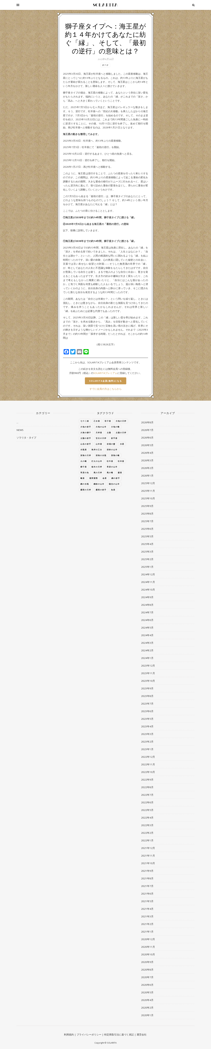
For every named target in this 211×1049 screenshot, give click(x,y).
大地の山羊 (101, 426)
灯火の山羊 (96, 461)
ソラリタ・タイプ (26, 437)
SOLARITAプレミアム (105, 373)
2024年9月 (147, 597)
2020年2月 (147, 1007)
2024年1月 (147, 658)
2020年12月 (148, 939)
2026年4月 (147, 452)
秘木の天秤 (96, 466)
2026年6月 (147, 437)
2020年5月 (147, 992)
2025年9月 (147, 506)
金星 (105, 478)
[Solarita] (105, 4)
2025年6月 (147, 528)
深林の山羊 (112, 449)
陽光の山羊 (114, 484)
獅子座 (105, 65)
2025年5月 (147, 536)
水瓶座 (83, 449)
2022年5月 (147, 810)
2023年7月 (147, 703)
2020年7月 (147, 977)
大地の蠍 (115, 426)
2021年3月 (147, 916)
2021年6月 (147, 893)
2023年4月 (147, 726)
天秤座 (99, 432)
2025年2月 (147, 559)
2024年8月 (147, 604)
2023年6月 (147, 711)
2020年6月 (147, 984)
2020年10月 (148, 954)
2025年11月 (148, 490)
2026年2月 (147, 468)
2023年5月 (147, 718)
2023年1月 (147, 749)
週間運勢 (93, 478)
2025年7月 (147, 521)
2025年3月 (147, 551)
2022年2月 (147, 832)
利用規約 (69, 1034)
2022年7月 (147, 794)
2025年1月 (147, 566)
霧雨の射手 (101, 489)
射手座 (114, 438)
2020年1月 (147, 1015)
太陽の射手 (85, 438)
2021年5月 (147, 901)
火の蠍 (83, 461)
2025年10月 (148, 498)
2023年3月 (147, 734)
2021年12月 (148, 848)
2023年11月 (148, 673)
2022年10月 (148, 772)
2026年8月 (147, 422)
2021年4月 (147, 908)
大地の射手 (85, 426)
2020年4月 (147, 1000)
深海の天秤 (85, 455)
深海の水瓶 (101, 455)
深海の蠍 (115, 455)
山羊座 (99, 444)
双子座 (108, 421)
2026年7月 (147, 430)
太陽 (109, 432)
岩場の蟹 (111, 444)
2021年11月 (148, 855)
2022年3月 (147, 825)
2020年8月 (147, 969)
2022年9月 (147, 779)
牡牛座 (110, 461)
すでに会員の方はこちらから (106, 388)
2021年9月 (147, 870)
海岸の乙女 (96, 449)
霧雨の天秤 (85, 489)
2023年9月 (147, 688)
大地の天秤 (121, 421)
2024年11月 (148, 582)
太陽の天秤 (121, 432)
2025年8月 (147, 513)
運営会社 (142, 1034)
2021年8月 (147, 878)
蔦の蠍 (110, 472)
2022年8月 (147, 787)
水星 (122, 444)
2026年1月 (147, 475)
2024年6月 (147, 620)
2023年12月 (148, 665)
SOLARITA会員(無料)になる (105, 380)
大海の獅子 (85, 432)
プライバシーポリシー (89, 1034)
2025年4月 (147, 544)
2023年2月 (147, 741)
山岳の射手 (85, 444)
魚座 (113, 489)
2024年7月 (147, 612)
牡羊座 (121, 461)
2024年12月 (148, 574)
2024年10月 (148, 589)
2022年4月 (147, 817)
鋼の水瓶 (84, 484)
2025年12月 (148, 483)
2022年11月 (148, 764)
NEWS (19, 430)
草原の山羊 (112, 466)
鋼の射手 (115, 478)
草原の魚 (84, 472)
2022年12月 (148, 756)
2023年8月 (147, 696)
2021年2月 (147, 924)
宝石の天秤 (101, 438)
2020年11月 (148, 946)
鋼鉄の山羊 (99, 484)
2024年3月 (147, 642)
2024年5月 (147, 627)
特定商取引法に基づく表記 (119, 1034)
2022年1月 (147, 840)
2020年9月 (147, 962)
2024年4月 (147, 635)
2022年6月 (147, 802)
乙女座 (97, 421)
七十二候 (84, 421)
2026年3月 (147, 460)
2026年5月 (147, 445)
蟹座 (120, 472)
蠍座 (82, 478)
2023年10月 (148, 680)
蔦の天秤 (98, 472)
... (105, 19)
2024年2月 (147, 650)
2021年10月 (148, 863)
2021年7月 (147, 886)
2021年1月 (147, 931)
